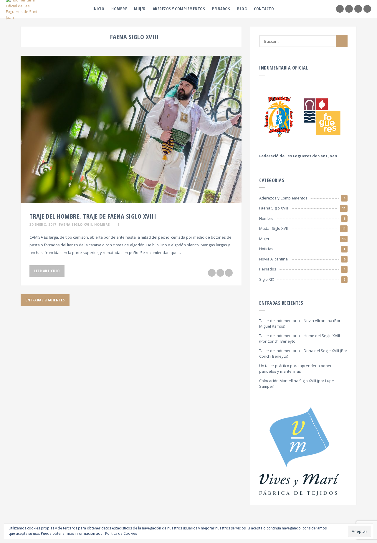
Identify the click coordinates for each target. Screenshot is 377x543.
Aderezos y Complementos (179, 8)
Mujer (140, 8)
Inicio (98, 8)
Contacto (264, 8)
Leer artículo (47, 270)
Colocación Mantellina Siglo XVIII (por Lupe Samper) (296, 383)
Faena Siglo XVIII (75, 224)
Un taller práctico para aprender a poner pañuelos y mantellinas (295, 368)
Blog (242, 8)
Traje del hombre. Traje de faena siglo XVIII (92, 216)
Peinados (221, 8)
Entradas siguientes (45, 300)
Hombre (119, 8)
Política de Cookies (121, 533)
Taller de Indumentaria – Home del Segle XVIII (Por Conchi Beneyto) (299, 338)
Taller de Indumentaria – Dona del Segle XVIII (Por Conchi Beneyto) (303, 353)
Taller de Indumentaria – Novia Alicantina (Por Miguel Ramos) (299, 323)
